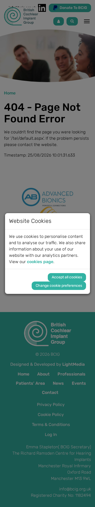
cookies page (40, 261)
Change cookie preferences (59, 285)
